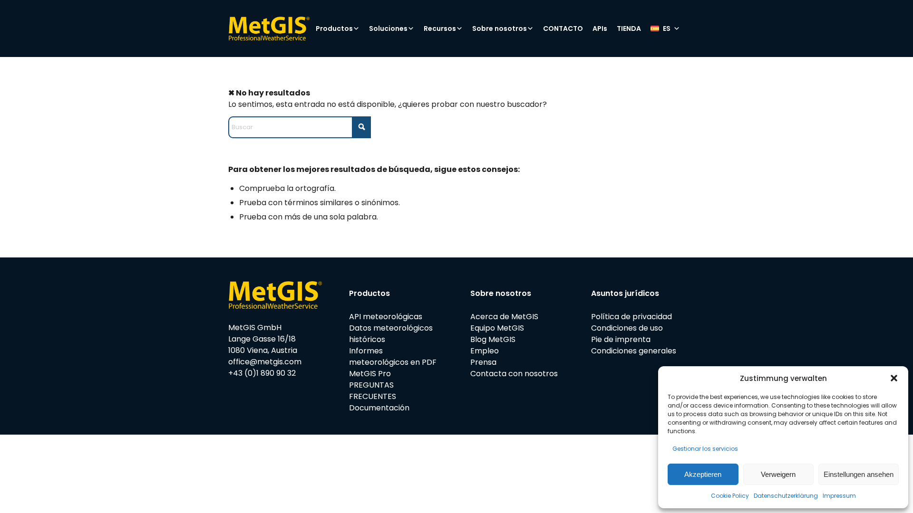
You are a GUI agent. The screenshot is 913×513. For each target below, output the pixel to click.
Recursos (440, 28)
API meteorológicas (385, 316)
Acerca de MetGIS (504, 316)
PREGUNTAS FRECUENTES (372, 391)
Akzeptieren (702, 474)
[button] (894, 378)
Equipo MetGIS (497, 328)
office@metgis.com (264, 361)
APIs (599, 28)
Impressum (839, 496)
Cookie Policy (730, 496)
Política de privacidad (631, 316)
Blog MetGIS (492, 339)
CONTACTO (563, 28)
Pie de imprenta (621, 339)
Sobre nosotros (499, 28)
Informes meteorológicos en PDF (393, 356)
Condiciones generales (633, 350)
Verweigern (778, 474)
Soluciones (388, 28)
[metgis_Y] (269, 28)
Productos (334, 28)
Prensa (483, 362)
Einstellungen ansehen (859, 474)
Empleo (484, 350)
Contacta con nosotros (514, 373)
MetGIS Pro (370, 373)
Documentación (379, 407)
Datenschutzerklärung (786, 496)
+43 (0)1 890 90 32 (262, 373)
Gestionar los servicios (705, 449)
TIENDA (629, 28)
